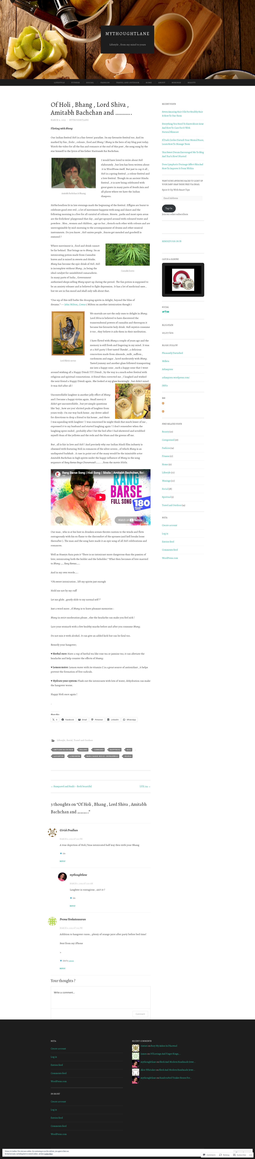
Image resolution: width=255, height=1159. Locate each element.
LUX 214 (145, 786)
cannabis (99, 750)
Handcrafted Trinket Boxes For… (175, 1078)
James (144, 1053)
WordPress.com (170, 558)
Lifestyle (59, 82)
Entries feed (168, 541)
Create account (169, 525)
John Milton (71, 304)
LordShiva (75, 756)
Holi (129, 750)
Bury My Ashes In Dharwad (164, 1045)
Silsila (128, 756)
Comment (140, 1014)
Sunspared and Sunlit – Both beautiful (71, 786)
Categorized (168, 440)
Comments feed (170, 549)
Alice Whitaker (148, 1070)
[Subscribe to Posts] (163, 403)
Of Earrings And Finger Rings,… (165, 1053)
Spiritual (166, 497)
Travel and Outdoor (127, 82)
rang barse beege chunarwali (102, 756)
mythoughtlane (127, 34)
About (161, 82)
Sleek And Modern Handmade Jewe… (177, 1062)
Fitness (75, 82)
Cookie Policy (48, 1154)
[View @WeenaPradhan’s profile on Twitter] (163, 312)
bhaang (83, 750)
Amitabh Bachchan (63, 750)
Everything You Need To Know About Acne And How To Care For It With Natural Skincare (183, 127)
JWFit (165, 385)
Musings (176, 82)
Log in (165, 533)
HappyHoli (115, 750)
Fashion (105, 82)
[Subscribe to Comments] (163, 411)
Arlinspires (167, 369)
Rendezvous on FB (171, 241)
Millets (165, 361)
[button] (176, 285)
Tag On (168, 208)
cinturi (144, 1045)
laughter (58, 756)
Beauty (192, 82)
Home (149, 82)
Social (90, 82)
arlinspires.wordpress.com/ (176, 377)
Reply (62, 861)
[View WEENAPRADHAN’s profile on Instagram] (165, 312)
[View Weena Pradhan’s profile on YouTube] (168, 312)
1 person (71, 961)
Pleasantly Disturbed (172, 353)
